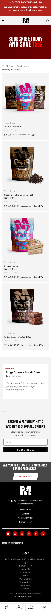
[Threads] (42, 533)
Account (19, 608)
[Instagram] (29, 533)
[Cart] (44, 606)
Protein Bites (9, 123)
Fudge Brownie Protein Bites (17, 337)
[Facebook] (8, 533)
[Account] (19, 606)
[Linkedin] (22, 533)
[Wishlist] (31, 606)
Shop (6, 608)
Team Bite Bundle (12, 126)
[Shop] (6, 606)
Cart (45, 608)
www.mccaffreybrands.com (28, 10)
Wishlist (32, 608)
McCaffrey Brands (21, 596)
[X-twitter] (15, 533)
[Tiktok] (35, 533)
